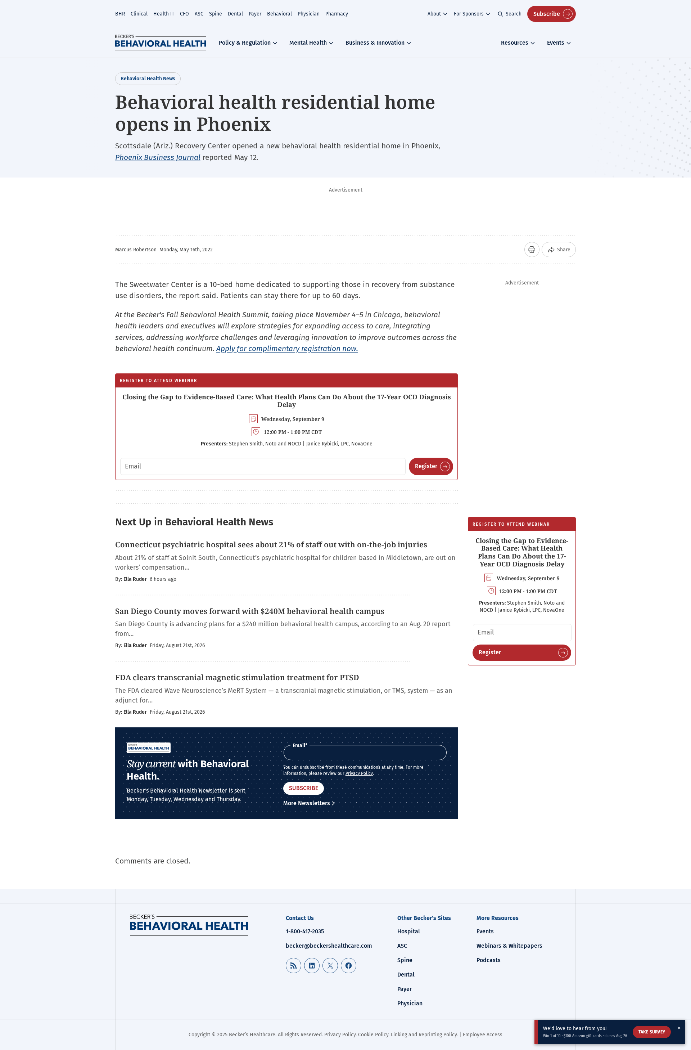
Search (513, 14)
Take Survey (651, 1032)
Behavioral (279, 14)
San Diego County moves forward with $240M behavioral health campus (250, 611)
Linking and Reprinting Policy (424, 1035)
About (434, 14)
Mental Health (308, 42)
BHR (120, 14)
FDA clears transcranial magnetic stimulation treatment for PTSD (238, 677)
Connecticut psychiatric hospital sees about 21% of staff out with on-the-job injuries (271, 544)
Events (555, 42)
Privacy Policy (359, 773)
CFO (184, 14)
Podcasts (489, 960)
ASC (199, 14)
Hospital (408, 931)
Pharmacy (336, 14)
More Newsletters (306, 803)
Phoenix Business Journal (157, 157)
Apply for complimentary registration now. (287, 348)
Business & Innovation (375, 42)
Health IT (163, 14)
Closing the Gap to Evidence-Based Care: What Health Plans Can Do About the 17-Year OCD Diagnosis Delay (286, 400)
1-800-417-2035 (305, 931)
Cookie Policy (373, 1035)
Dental (235, 14)
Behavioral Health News (148, 79)
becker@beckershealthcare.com (329, 945)
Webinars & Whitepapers (509, 945)
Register (426, 466)
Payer (255, 14)
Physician (309, 14)
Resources (514, 42)
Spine (215, 14)
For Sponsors (469, 14)
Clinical (139, 14)
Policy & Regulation (245, 42)
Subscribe (546, 13)
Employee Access (482, 1035)
